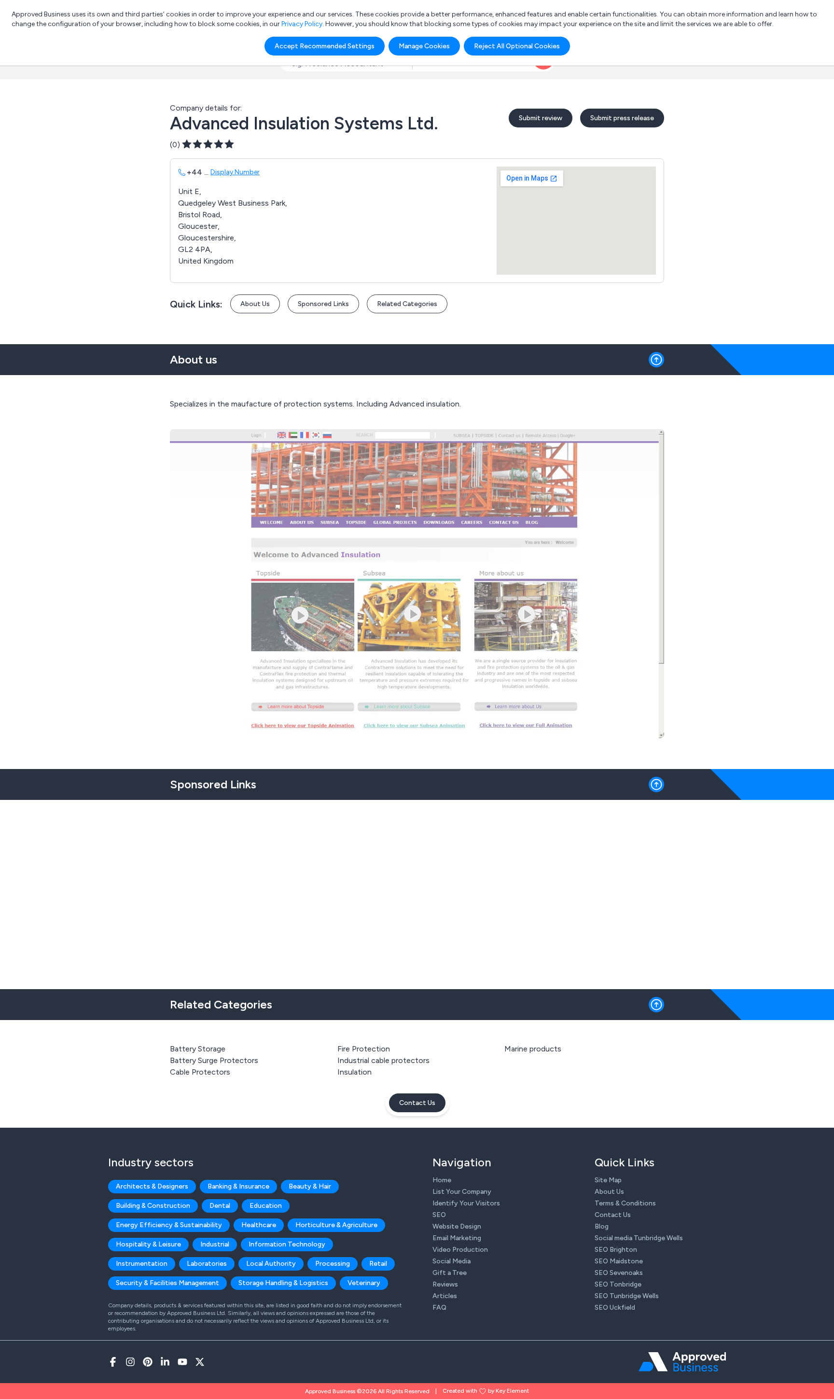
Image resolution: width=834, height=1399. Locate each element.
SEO (439, 1215)
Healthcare (258, 1225)
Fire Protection (363, 1048)
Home (441, 1180)
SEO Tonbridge (618, 1284)
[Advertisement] (417, 890)
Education (266, 1206)
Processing (332, 1263)
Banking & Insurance (238, 1186)
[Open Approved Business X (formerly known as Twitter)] (200, 1362)
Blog (602, 1226)
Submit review (540, 118)
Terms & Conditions (625, 1203)
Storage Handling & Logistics (283, 1283)
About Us (255, 304)
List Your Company (461, 1192)
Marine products (532, 1048)
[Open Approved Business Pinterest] (148, 1362)
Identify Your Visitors (466, 1203)
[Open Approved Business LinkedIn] (165, 1362)
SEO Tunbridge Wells (627, 1296)
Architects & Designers (152, 1186)
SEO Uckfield (615, 1307)
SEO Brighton (616, 1249)
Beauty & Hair (310, 1186)
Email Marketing (456, 1238)
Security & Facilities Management (167, 1283)
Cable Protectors (200, 1072)
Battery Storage (197, 1048)
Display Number (235, 172)
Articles (444, 1296)
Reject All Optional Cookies (517, 46)
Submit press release (622, 118)
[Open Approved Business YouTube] (182, 1362)
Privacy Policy (301, 24)
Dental (219, 1206)
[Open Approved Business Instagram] (130, 1362)
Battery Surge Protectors (214, 1060)
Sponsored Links (323, 304)
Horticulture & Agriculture (336, 1225)
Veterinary (364, 1283)
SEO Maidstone (619, 1261)
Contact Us (417, 1103)
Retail (378, 1263)
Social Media (451, 1261)
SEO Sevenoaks (619, 1273)
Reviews (445, 1284)
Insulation (354, 1072)
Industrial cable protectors (383, 1060)
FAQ (439, 1307)
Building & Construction (153, 1206)
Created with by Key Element (486, 1390)
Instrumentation (141, 1263)
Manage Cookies (424, 46)
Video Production (460, 1249)
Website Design (456, 1226)
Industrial (214, 1244)
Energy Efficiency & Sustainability (169, 1225)
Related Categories (407, 304)
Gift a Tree (449, 1273)
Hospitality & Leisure (148, 1244)
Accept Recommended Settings (325, 46)
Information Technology (287, 1244)
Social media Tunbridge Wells (639, 1238)
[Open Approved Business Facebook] (113, 1362)
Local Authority (271, 1263)
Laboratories (207, 1263)
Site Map (608, 1180)
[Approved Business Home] (682, 1361)
